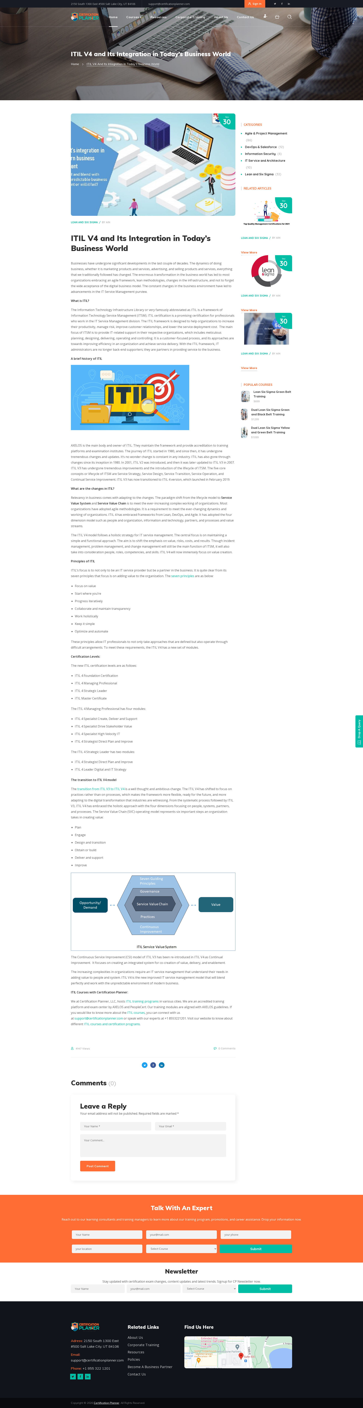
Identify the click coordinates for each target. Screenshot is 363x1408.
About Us (135, 1337)
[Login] (265, 17)
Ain (108, 222)
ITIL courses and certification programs (112, 1024)
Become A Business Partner (150, 1366)
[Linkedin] (88, 1376)
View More (249, 252)
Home (75, 64)
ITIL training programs (142, 1001)
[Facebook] (80, 1376)
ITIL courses (136, 1013)
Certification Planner (106, 1403)
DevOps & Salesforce (264, 147)
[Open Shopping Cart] (277, 17)
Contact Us (137, 1374)
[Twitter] (73, 1376)
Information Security (262, 154)
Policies (134, 1359)
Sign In (257, 3)
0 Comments (226, 1048)
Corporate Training (143, 1345)
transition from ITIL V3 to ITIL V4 (100, 789)
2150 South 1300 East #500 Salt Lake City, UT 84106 (103, 4)
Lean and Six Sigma (84, 222)
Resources (136, 1352)
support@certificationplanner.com (169, 4)
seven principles (182, 576)
